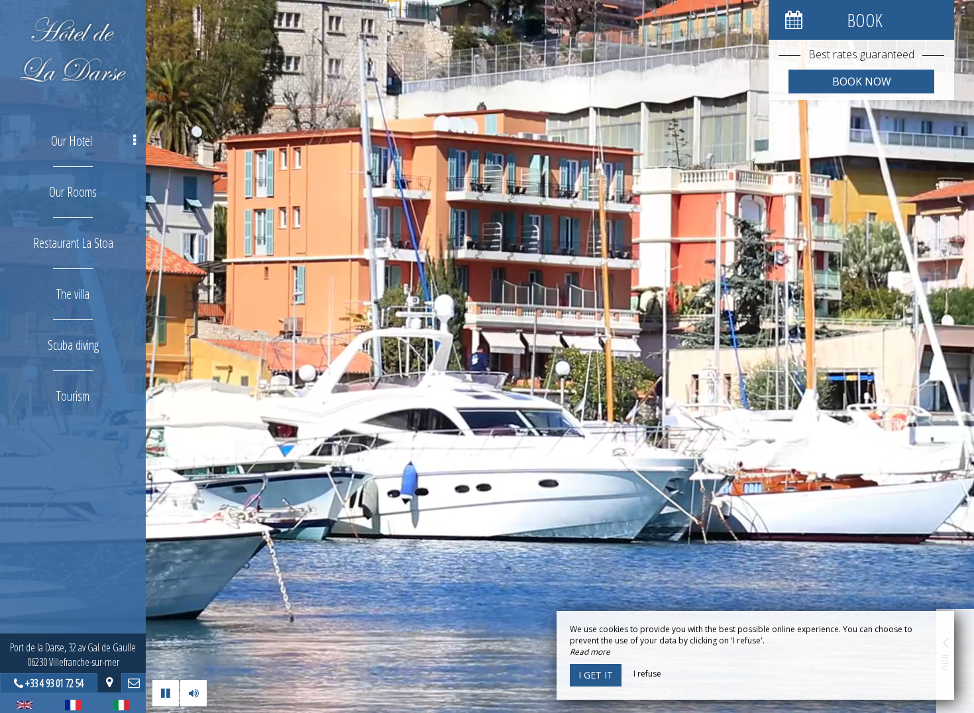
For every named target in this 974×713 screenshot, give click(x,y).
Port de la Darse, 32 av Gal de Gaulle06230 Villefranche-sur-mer (73, 654)
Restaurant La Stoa (73, 243)
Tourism (72, 396)
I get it (595, 675)
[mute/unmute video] (193, 693)
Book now (861, 81)
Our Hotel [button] (71, 141)
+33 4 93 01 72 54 (54, 683)
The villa (72, 294)
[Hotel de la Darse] (73, 49)
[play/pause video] (165, 693)
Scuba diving (73, 345)
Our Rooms (73, 192)
